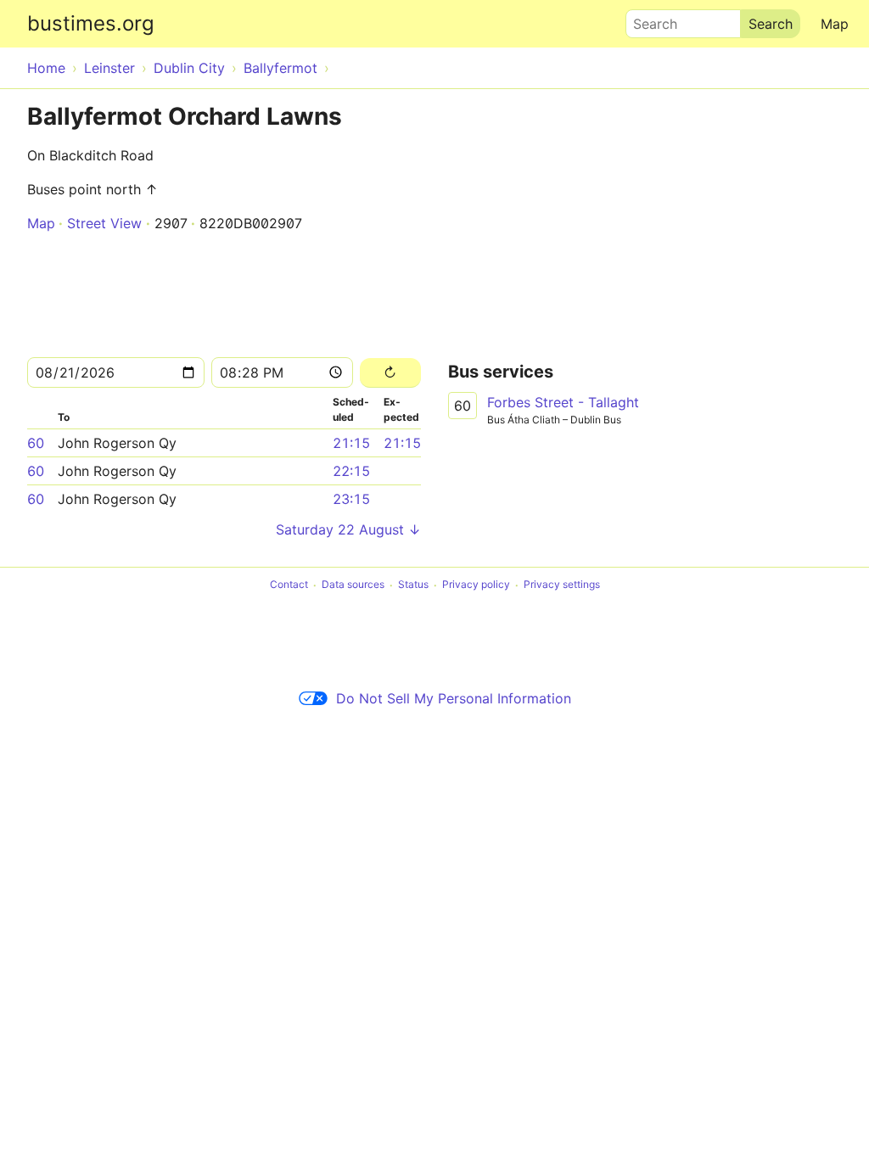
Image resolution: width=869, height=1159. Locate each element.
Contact (289, 585)
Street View (104, 223)
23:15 (351, 498)
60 (35, 442)
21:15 (351, 442)
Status (413, 585)
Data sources (353, 585)
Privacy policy (476, 585)
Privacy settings (562, 585)
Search (647, 19)
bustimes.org (90, 23)
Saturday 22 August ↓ (348, 529)
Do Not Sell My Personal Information (453, 698)
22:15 (351, 470)
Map (835, 23)
